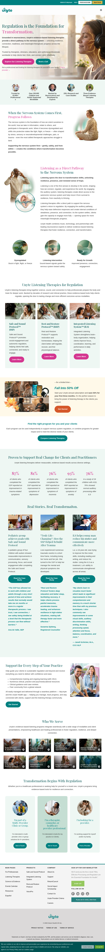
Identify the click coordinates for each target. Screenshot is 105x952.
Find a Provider (85, 845)
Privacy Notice (37, 928)
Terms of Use (51, 928)
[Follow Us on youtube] (87, 894)
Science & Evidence (12, 881)
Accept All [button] (99, 947)
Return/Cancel (52, 881)
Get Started (62, 409)
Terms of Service (67, 928)
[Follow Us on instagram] (82, 894)
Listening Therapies (12, 877)
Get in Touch (20, 845)
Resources (9, 891)
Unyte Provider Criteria (55, 898)
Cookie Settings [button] (87, 947)
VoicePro (29, 891)
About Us (50, 872)
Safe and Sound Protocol (35, 872)
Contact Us (51, 894)
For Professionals (11, 872)
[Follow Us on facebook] (73, 894)
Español (8, 896)
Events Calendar (11, 886)
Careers (50, 903)
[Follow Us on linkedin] (77, 894)
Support (50, 877)
